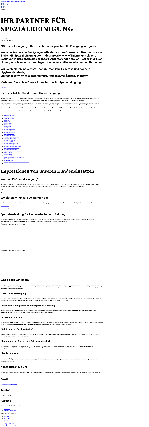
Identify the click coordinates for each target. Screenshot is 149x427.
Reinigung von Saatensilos (10, 138)
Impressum (7, 409)
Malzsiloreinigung (7, 124)
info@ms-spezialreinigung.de (9, 384)
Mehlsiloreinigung (7, 123)
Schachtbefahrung (8, 154)
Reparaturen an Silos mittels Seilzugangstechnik (15, 157)
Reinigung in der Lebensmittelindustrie (12, 146)
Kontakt (6, 420)
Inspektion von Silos (8, 155)
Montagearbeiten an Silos (9, 159)
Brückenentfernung (8, 152)
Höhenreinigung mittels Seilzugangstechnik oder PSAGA (16, 162)
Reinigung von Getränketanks (10, 149)
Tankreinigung (7, 121)
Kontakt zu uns (5, 87)
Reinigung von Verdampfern (10, 140)
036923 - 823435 (9, 423)
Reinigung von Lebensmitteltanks (11, 137)
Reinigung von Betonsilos (9, 131)
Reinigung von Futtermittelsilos (11, 143)
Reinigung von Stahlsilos (9, 132)
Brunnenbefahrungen (8, 160)
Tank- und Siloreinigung (9, 115)
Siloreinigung (6, 120)
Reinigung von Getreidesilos (10, 145)
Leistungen (7, 418)
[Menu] (4, 4)
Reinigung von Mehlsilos (9, 129)
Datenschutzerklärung (10, 410)
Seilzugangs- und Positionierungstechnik (13, 151)
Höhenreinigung (7, 126)
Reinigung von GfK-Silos (9, 135)
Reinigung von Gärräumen (9, 141)
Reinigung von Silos (8, 117)
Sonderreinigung (7, 114)
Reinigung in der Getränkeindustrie (11, 148)
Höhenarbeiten (7, 127)
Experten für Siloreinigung (9, 118)
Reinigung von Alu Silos (9, 134)
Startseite (6, 416)
